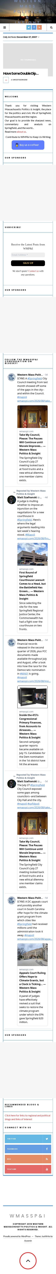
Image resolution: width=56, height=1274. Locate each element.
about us (21, 131)
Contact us (33, 271)
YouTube (11, 1169)
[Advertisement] (28, 193)
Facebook (12, 1149)
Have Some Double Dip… (20, 73)
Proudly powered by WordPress (16, 1236)
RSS (9, 1159)
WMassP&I (28, 1216)
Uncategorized (20, 80)
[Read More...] (6, 80)
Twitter (11, 1139)
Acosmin (28, 1240)
